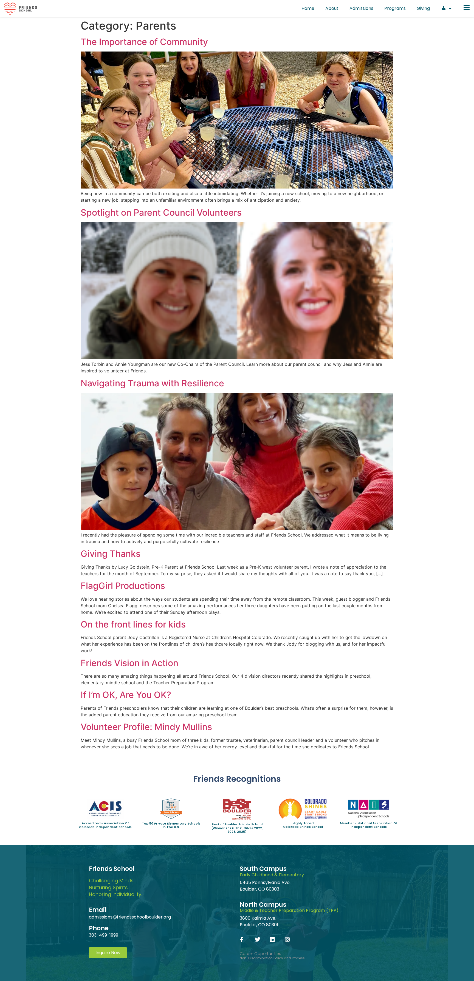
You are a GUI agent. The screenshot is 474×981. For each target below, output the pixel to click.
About (331, 8)
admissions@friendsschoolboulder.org (130, 917)
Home (307, 8)
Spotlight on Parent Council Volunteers (161, 212)
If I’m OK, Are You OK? (126, 694)
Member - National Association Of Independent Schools (368, 825)
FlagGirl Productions (123, 585)
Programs (395, 8)
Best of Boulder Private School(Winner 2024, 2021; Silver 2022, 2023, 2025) (237, 828)
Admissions (361, 8)
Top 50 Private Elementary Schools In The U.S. (171, 825)
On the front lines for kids (133, 624)
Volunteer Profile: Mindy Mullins (146, 727)
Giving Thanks (110, 553)
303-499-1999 (103, 935)
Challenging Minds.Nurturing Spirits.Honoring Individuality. (115, 887)
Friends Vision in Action (129, 663)
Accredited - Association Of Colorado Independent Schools (105, 825)
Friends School (112, 869)
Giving (423, 8)
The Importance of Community (144, 41)
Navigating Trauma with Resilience (152, 383)
